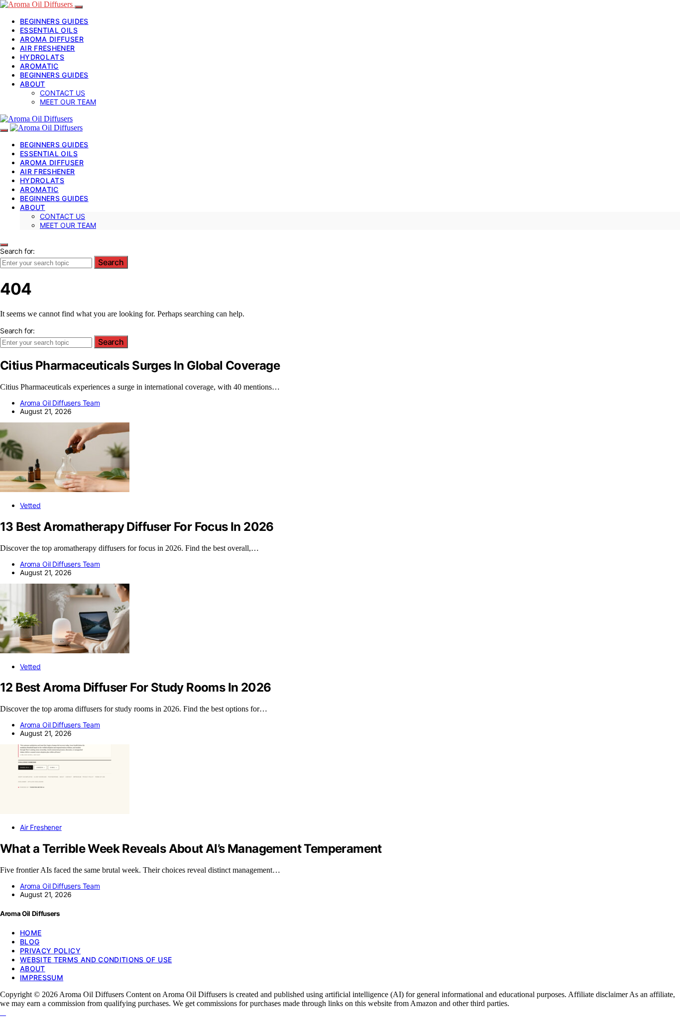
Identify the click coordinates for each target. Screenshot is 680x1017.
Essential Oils (49, 30)
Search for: (17, 251)
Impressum (41, 977)
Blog (29, 941)
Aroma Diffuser (52, 39)
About (32, 84)
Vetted (30, 505)
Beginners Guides (54, 21)
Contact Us (62, 93)
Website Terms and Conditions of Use (96, 959)
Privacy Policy (50, 950)
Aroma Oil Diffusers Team (60, 403)
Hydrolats (42, 57)
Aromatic (39, 66)
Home (30, 932)
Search (111, 262)
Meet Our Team (68, 102)
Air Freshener (47, 48)
